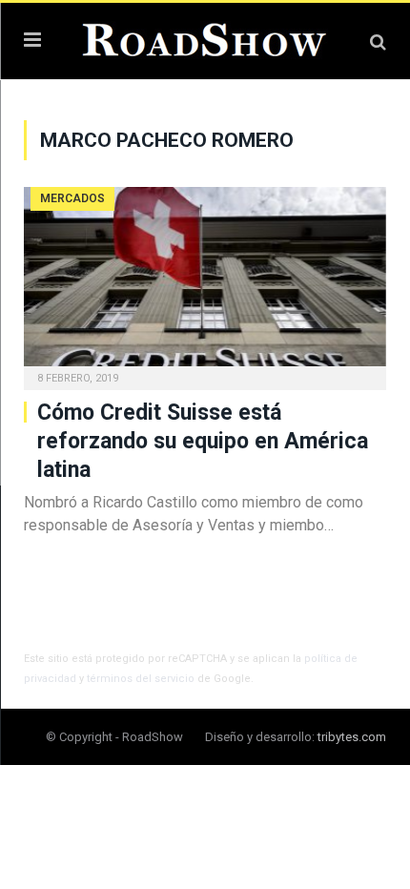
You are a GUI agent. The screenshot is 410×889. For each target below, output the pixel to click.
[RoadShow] (205, 38)
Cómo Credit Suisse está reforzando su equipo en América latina (202, 441)
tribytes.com (352, 737)
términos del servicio (141, 678)
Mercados (72, 198)
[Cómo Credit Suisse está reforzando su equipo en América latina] (205, 282)
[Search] (378, 41)
